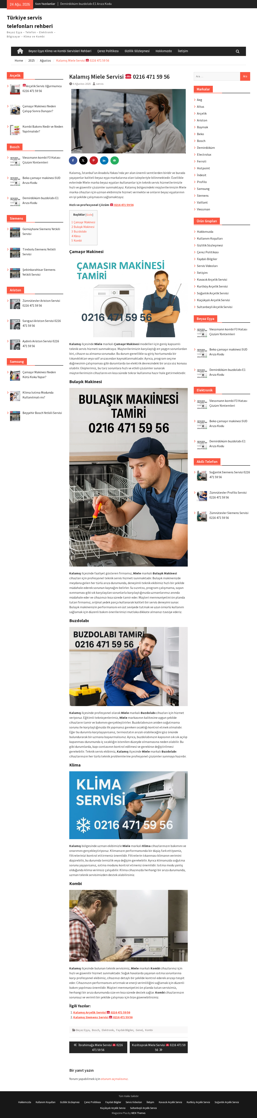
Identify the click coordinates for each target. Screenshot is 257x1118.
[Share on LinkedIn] (104, 160)
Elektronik (108, 1030)
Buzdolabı (79, 231)
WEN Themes (138, 1113)
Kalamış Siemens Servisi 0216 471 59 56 (103, 1017)
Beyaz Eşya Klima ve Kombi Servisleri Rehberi (60, 51)
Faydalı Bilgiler (124, 1030)
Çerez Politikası (108, 51)
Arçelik (202, 113)
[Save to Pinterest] (94, 160)
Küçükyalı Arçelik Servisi (213, 300)
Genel (139, 1030)
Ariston (202, 120)
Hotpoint (203, 168)
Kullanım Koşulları (210, 238)
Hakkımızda (164, 51)
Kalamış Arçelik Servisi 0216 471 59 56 (101, 1012)
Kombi (76, 240)
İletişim (183, 51)
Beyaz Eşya (83, 1030)
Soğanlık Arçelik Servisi (212, 293)
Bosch (95, 1030)
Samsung (203, 189)
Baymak (202, 127)
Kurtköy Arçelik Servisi (212, 286)
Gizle (89, 214)
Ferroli (201, 161)
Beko (200, 134)
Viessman (203, 209)
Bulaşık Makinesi (82, 227)
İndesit (201, 175)
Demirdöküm (206, 148)
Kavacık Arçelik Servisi (212, 279)
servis (100, 84)
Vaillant (202, 202)
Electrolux (204, 154)
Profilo (202, 182)
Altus (200, 106)
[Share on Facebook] (73, 160)
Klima (76, 236)
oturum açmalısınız (114, 1079)
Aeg (199, 100)
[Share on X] (84, 160)
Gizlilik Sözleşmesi (137, 51)
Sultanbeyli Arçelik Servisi (214, 307)
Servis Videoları (207, 266)
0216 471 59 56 (123, 205)
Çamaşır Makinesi (83, 222)
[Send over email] (115, 160)
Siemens (203, 195)
